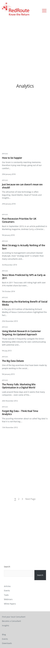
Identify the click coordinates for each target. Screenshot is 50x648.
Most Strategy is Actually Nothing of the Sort (23, 247)
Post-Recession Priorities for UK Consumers (19, 220)
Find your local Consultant (13, 616)
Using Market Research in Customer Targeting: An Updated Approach (21, 333)
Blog (4, 634)
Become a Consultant (11, 621)
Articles (5, 154)
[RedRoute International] (15, 9)
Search (7, 566)
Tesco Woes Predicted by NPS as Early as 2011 (24, 276)
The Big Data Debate (13, 360)
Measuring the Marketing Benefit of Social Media (24, 303)
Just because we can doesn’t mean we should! (22, 186)
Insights (5, 625)
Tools (6, 595)
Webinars (8, 599)
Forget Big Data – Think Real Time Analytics (20, 412)
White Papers (10, 603)
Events (7, 590)
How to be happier (12, 157)
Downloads (7, 643)
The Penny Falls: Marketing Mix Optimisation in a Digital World (19, 386)
